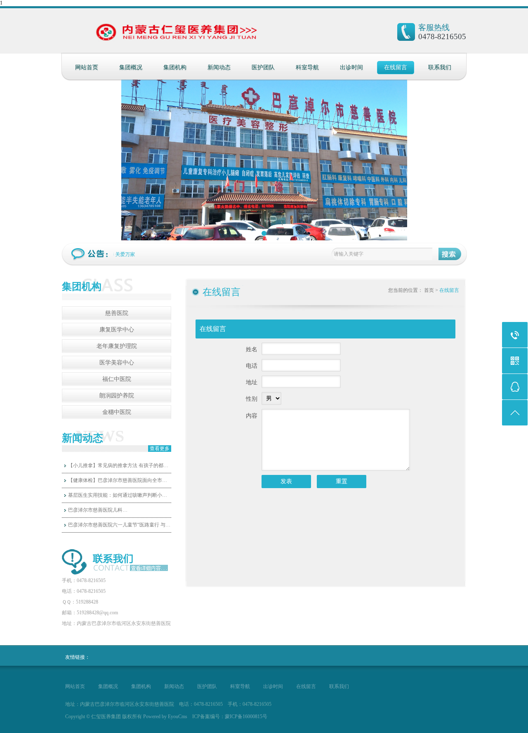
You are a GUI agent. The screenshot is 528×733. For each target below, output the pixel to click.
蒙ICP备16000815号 (246, 716)
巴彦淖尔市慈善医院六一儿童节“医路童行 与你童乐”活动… (119, 525)
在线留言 (395, 67)
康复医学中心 (116, 330)
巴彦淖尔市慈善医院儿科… (97, 510)
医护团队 (263, 67)
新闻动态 (219, 67)
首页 (429, 290)
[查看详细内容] (147, 568)
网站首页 (86, 67)
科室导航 (307, 67)
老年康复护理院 (117, 346)
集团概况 (130, 67)
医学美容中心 (116, 362)
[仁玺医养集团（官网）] (141, 35)
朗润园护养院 (116, 395)
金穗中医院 (116, 412)
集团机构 (174, 67)
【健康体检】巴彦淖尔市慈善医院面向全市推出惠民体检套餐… (119, 480)
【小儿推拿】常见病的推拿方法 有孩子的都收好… (119, 465)
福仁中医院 (116, 379)
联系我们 (439, 67)
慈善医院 (116, 313)
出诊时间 (351, 67)
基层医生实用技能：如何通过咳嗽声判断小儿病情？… (119, 495)
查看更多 (160, 448)
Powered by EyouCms (164, 716)
